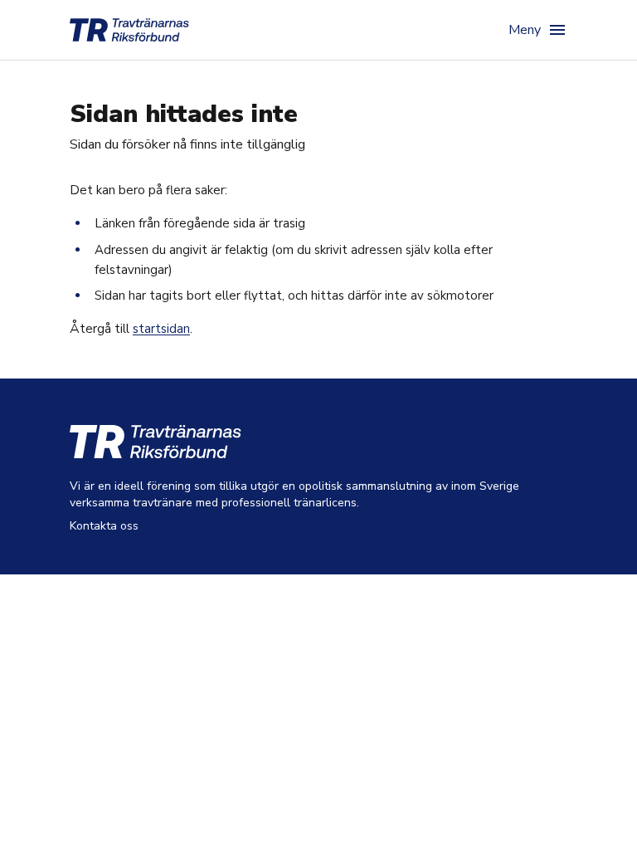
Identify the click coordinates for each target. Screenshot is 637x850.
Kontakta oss (104, 526)
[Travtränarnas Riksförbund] (129, 29)
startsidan (161, 328)
